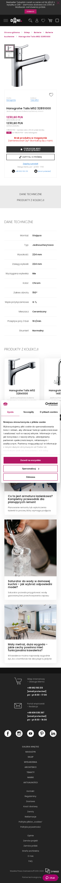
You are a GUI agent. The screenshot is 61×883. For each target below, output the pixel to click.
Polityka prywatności (30, 826)
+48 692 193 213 (21, 171)
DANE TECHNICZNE (30, 194)
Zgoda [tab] (10, 412)
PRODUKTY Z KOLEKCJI (30, 200)
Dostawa (30, 801)
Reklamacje (30, 816)
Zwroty (30, 811)
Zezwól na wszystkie (30, 460)
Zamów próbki (30, 845)
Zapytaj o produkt (30, 164)
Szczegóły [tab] (28, 412)
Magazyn (30, 751)
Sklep (30, 756)
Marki (30, 777)
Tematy (30, 772)
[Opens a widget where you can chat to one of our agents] (50, 878)
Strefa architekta (30, 850)
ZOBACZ (30, 11)
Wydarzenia (30, 762)
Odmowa (30, 477)
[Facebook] (7, 736)
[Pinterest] (41, 736)
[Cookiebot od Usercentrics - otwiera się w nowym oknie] (45, 404)
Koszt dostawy (30, 806)
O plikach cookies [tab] (49, 412)
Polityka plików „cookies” (30, 821)
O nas (30, 856)
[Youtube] (30, 736)
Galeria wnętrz (30, 746)
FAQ (30, 861)
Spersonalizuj (29, 468)
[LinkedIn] (53, 736)
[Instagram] (19, 736)
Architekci (30, 767)
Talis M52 (34, 100)
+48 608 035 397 (35, 712)
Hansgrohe (11, 100)
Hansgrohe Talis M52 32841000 (22, 392)
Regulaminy (30, 796)
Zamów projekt (30, 840)
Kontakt (30, 791)
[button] (9, 48)
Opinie (30, 835)
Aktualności (30, 782)
